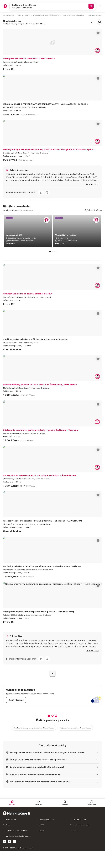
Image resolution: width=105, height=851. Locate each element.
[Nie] (47, 192)
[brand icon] (5, 6)
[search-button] (91, 6)
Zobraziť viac (92, 184)
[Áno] (41, 192)
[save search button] (99, 22)
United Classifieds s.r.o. (23, 848)
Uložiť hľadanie (16, 700)
